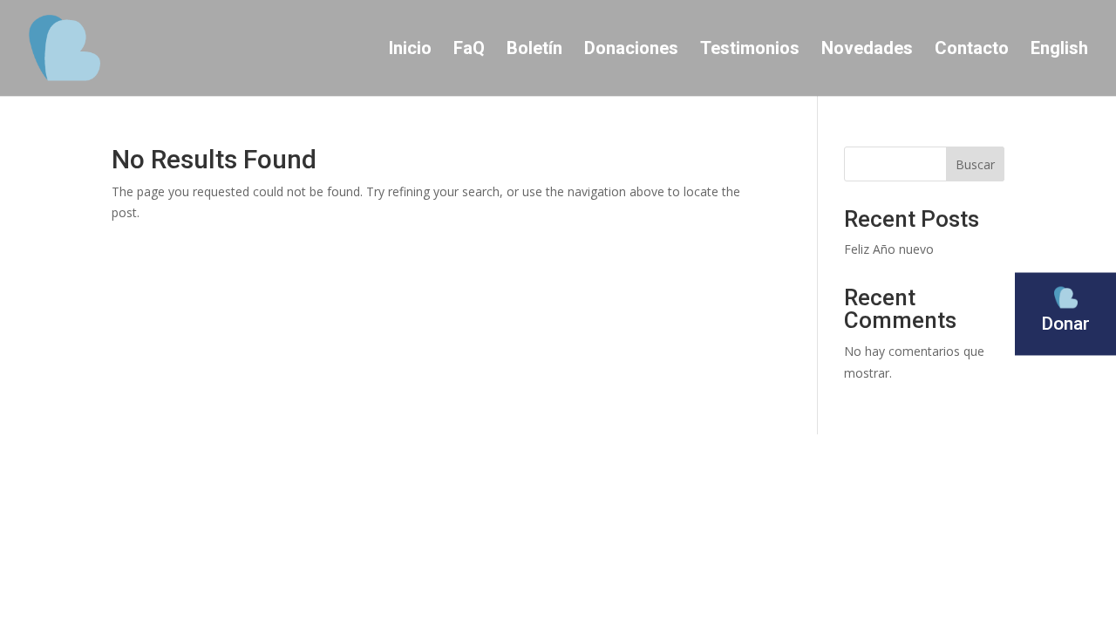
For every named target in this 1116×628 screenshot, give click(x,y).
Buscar (975, 164)
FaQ (469, 50)
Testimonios (750, 50)
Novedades (867, 50)
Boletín (534, 50)
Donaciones (631, 50)
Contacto (972, 50)
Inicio (410, 50)
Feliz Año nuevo (889, 249)
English (1059, 50)
